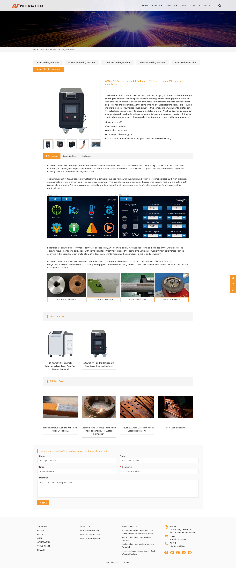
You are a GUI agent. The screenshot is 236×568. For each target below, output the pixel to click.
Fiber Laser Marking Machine (81, 62)
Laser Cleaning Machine (62, 49)
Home (145, 5)
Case (193, 5)
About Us (42, 526)
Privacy (41, 550)
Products (45, 49)
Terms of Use (43, 546)
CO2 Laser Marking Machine (118, 62)
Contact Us (204, 5)
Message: (42, 478)
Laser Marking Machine (48, 62)
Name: (41, 456)
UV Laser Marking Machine (152, 62)
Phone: (123, 456)
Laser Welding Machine (185, 62)
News (184, 5)
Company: (126, 467)
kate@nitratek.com (178, 539)
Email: (40, 467)
